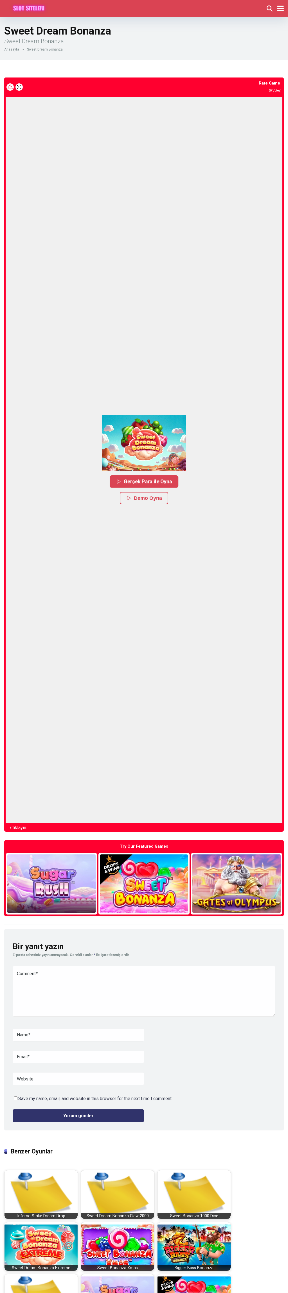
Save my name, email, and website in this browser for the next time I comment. (95, 1098)
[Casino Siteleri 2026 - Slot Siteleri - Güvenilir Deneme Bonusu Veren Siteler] (28, 7)
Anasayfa (11, 49)
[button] (144, 443)
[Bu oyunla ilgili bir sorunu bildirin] (10, 87)
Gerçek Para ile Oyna (148, 481)
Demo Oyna (148, 498)
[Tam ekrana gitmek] (19, 87)
